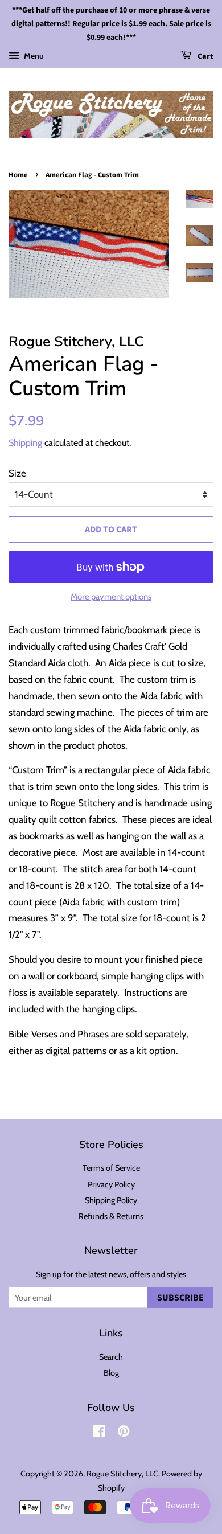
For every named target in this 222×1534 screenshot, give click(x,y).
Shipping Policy (111, 1200)
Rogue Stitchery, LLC (122, 1474)
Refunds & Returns (111, 1216)
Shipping (25, 442)
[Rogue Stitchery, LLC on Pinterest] (123, 1433)
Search (111, 1357)
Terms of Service (111, 1168)
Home (18, 175)
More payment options (111, 597)
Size (17, 473)
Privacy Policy (111, 1184)
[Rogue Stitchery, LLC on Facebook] (99, 1433)
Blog (111, 1373)
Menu (33, 56)
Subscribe (180, 1297)
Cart (204, 57)
